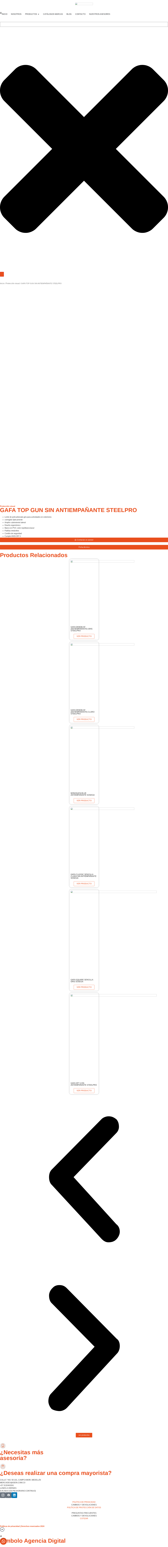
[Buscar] (2, 274)
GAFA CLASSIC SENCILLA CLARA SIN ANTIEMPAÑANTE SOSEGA (83, 876)
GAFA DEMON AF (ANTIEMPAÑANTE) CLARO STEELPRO (82, 712)
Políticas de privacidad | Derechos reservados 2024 (22, 1526)
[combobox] (84, 24)
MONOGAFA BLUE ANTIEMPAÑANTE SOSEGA (83, 794)
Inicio (2, 283)
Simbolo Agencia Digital (33, 1541)
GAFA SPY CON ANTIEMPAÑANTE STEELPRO (84, 1084)
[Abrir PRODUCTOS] (38, 14)
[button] (84, 1179)
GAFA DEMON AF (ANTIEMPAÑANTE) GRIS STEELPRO (81, 629)
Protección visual (13, 283)
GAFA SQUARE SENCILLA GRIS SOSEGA (82, 981)
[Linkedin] (14, 1495)
